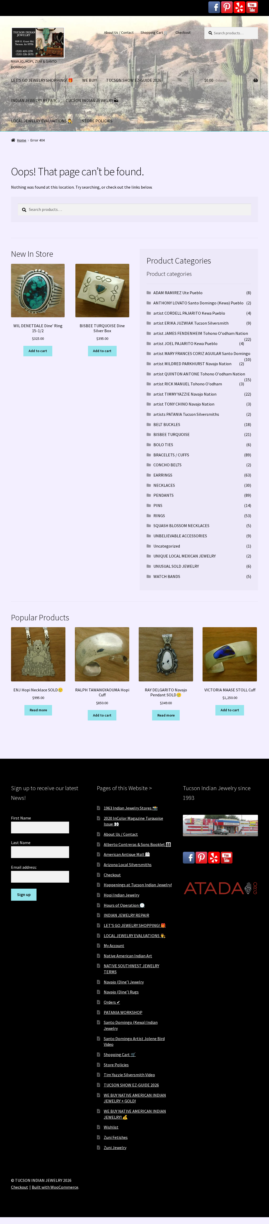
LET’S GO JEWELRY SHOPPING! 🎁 (42, 80)
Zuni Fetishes (116, 1137)
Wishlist (111, 1127)
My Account (114, 945)
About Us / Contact (118, 32)
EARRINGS (162, 475)
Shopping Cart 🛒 (154, 32)
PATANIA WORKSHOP (123, 1012)
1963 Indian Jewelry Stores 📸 (131, 808)
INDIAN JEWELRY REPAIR (33, 100)
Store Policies (116, 1064)
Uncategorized (166, 546)
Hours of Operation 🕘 (124, 905)
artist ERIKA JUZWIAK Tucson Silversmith (191, 323)
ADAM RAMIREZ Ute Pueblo (178, 292)
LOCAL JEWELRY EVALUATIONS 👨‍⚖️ (42, 120)
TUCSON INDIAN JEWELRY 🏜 (92, 100)
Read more (38, 710)
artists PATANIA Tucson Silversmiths (186, 414)
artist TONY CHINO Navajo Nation (183, 404)
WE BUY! (89, 80)
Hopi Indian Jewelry (121, 895)
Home (21, 140)
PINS (157, 505)
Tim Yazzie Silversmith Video (129, 1074)
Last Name (20, 842)
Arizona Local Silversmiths (128, 864)
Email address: (24, 867)
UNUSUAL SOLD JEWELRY (176, 566)
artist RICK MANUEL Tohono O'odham (187, 383)
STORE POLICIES (97, 120)
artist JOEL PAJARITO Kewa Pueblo (185, 343)
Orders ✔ (112, 1002)
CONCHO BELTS (167, 464)
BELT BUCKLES (166, 424)
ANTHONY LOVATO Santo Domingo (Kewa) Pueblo (198, 302)
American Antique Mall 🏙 (127, 854)
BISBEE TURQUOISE (171, 434)
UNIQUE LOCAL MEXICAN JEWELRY (184, 556)
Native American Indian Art (128, 955)
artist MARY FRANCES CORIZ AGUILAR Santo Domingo (201, 353)
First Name (21, 818)
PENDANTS (163, 495)
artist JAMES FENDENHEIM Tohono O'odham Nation (200, 333)
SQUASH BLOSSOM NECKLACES (181, 525)
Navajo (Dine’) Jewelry (124, 982)
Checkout (182, 32)
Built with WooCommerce (55, 1187)
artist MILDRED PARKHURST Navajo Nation (192, 363)
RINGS (159, 515)
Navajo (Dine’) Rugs (121, 991)
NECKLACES (164, 485)
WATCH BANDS (166, 576)
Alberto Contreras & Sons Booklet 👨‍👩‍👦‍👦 (137, 844)
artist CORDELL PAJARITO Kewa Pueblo (189, 313)
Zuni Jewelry (115, 1147)
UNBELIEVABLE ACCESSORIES (180, 535)
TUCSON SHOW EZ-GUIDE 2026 (133, 80)
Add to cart (38, 350)
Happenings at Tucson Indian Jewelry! (138, 884)
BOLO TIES (163, 444)
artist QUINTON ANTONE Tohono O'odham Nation (199, 373)
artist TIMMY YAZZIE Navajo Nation (184, 394)
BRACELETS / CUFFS (171, 454)
